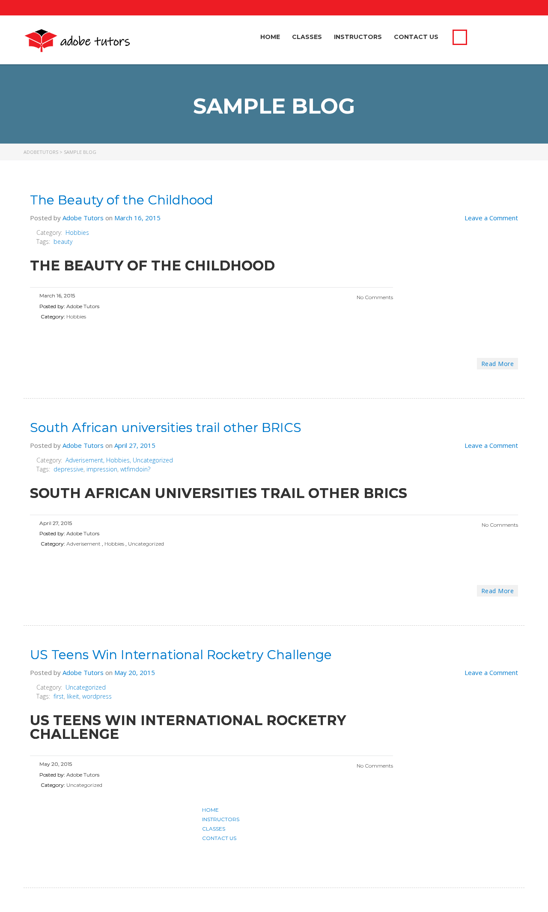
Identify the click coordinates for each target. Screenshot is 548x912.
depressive (68, 469)
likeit (73, 696)
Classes (307, 37)
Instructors (358, 37)
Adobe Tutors (83, 217)
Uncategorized (153, 460)
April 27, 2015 (134, 445)
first (59, 696)
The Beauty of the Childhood (121, 200)
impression (101, 469)
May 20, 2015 (134, 672)
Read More (497, 364)
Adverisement (84, 460)
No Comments (374, 297)
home (210, 810)
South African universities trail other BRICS (165, 427)
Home (270, 37)
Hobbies (77, 232)
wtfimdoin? (135, 469)
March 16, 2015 (137, 217)
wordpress (97, 696)
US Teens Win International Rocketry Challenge (181, 655)
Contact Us (416, 37)
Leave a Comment (491, 217)
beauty (63, 241)
